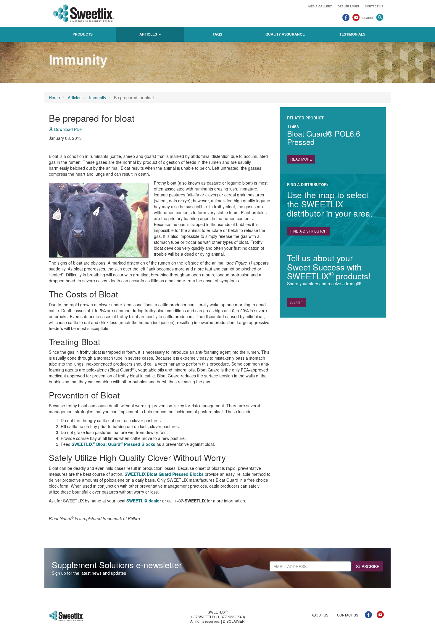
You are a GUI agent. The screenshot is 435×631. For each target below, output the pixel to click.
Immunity (97, 97)
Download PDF (67, 129)
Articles (74, 97)
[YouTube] (356, 17)
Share (296, 302)
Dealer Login (348, 6)
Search (368, 18)
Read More (301, 158)
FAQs (217, 34)
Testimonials (352, 34)
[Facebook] (345, 17)
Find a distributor (308, 230)
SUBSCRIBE (367, 566)
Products (82, 34)
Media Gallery (320, 6)
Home (54, 97)
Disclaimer (234, 621)
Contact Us (374, 6)
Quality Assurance (285, 34)
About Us (320, 615)
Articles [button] (148, 34)
